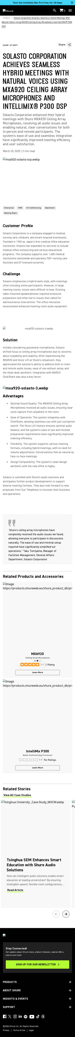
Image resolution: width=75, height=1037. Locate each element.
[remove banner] (72, 3)
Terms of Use (19, 1030)
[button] (35, 661)
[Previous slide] (56, 914)
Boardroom (50, 208)
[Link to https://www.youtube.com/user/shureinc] (31, 1017)
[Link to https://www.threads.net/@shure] (43, 1016)
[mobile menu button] (70, 10)
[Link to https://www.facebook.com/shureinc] (4, 1016)
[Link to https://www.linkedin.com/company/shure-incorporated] (20, 1016)
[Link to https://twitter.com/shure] (10, 1016)
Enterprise (9, 208)
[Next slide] (65, 914)
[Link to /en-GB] (10, 10)
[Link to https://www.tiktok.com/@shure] (38, 1016)
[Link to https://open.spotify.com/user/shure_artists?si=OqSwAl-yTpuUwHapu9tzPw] (26, 1017)
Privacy (6, 1030)
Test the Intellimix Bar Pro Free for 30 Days (37, 2)
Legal (31, 1030)
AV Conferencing (33, 208)
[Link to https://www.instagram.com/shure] (15, 1016)
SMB (20, 208)
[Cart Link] (61, 10)
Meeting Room (10, 213)
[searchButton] (54, 10)
